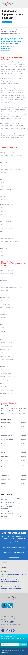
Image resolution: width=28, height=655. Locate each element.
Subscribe (22, 644)
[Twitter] (8, 630)
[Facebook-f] (13, 630)
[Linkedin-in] (3, 630)
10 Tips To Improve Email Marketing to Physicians (13, 574)
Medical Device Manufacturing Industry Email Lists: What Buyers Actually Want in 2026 (13, 580)
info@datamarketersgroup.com (10, 624)
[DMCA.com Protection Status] (4, 652)
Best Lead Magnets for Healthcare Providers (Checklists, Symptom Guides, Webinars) (12, 587)
